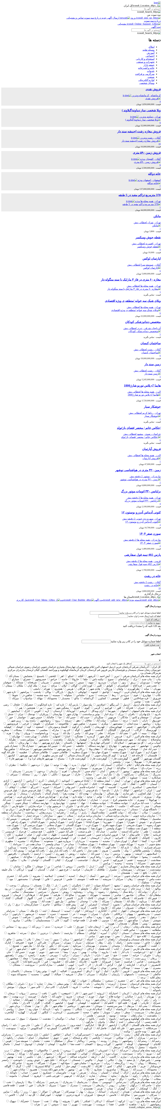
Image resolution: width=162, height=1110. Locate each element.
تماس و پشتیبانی (75, 17)
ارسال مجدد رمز (138, 623)
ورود (133, 17)
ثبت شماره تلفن (152, 645)
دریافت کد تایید (152, 619)
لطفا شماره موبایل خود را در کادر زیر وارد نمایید (136, 641)
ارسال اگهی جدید (110, 17)
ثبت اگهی (156, 27)
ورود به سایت (153, 623)
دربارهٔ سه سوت (92, 17)
